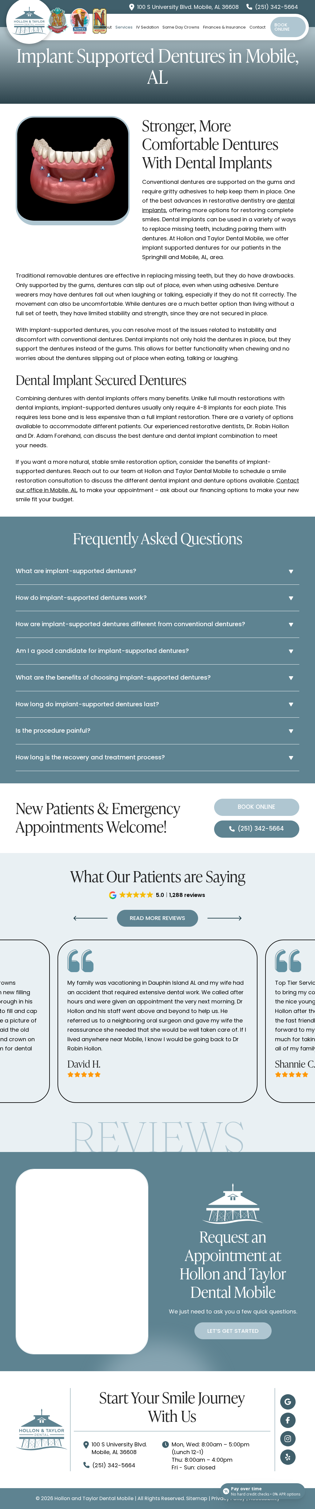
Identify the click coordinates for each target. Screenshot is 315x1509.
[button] (157, 571)
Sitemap (196, 1498)
